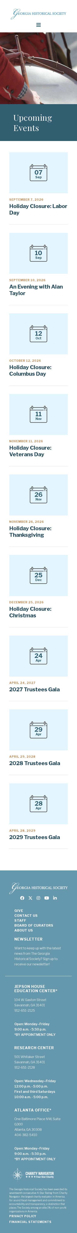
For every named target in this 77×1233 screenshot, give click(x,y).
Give (18, 911)
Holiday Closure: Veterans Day (30, 451)
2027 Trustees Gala (34, 689)
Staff (20, 920)
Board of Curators (33, 925)
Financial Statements (30, 1222)
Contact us (26, 916)
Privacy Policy (22, 1216)
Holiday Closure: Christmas (30, 612)
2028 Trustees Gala (34, 763)
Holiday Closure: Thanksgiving (30, 531)
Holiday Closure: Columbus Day (30, 370)
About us (23, 930)
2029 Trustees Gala (34, 837)
